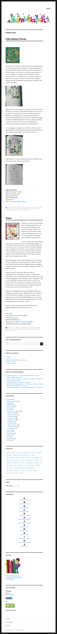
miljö (36, 208)
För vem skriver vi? (38, 387)
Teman (8, 436)
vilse (38, 329)
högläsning (29, 460)
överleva (29, 329)
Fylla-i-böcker (11, 418)
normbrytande (30, 465)
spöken (23, 470)
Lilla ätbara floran (16, 39)
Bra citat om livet (18, 377)
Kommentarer (10, 594)
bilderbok (39, 452)
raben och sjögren (29, 467)
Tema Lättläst (9, 473)
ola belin (25, 329)
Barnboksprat (9, 630)
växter (17, 210)
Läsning (9, 409)
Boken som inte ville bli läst (14, 380)
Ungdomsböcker (12, 426)
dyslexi (28, 457)
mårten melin (9, 465)
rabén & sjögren (10, 470)
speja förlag (13, 210)
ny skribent (37, 465)
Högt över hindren (12, 361)
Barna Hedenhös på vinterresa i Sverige (17, 385)
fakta (41, 457)
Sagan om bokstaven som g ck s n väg (16, 360)
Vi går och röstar (11, 363)
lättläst (36, 462)
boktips (33, 455)
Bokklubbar (10, 404)
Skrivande (9, 431)
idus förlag (36, 460)
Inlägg (8, 593)
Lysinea (9, 358)
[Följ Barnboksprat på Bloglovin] (24, 610)
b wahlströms (18, 457)
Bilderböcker (25, 327)
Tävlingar (9, 435)
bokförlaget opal (18, 455)
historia (18, 460)
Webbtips (9, 440)
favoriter (13, 460)
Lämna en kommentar (25, 210)
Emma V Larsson (38, 207)
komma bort (17, 329)
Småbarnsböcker (12, 425)
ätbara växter (31, 207)
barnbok (19, 452)
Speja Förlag (14, 317)
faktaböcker (8, 208)
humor (23, 460)
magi (40, 462)
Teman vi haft (10, 579)
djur (24, 457)
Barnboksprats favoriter (13, 575)
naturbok (8, 210)
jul (40, 460)
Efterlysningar (10, 406)
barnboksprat (25, 452)
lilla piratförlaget (29, 462)
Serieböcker (11, 423)
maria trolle (31, 208)
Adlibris (23, 201)
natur (39, 208)
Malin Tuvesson (11, 327)
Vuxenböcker (11, 428)
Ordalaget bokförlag (18, 467)
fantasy (8, 460)
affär (30, 327)
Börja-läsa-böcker (12, 414)
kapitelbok (8, 462)
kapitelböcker (16, 462)
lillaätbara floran (25, 208)
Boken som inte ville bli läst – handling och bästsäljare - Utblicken (24, 379)
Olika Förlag (9, 467)
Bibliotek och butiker (12, 401)
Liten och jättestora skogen (23, 382)
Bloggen (9, 402)
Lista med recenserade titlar (14, 577)
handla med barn (10, 329)
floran (19, 208)
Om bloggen (9, 622)
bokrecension (26, 455)
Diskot (8, 356)
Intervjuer (9, 408)
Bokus (16, 201)
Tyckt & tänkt (10, 438)
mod (21, 329)
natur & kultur (21, 465)
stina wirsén (29, 470)
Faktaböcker (24, 207)
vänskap (16, 473)
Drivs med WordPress (19, 630)
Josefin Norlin (10, 382)
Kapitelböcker (11, 419)
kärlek (22, 462)
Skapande (9, 430)
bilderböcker (9, 455)
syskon (35, 470)
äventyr (21, 473)
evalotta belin (35, 327)
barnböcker (33, 452)
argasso (13, 452)
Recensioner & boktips (13, 411)
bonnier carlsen (10, 457)
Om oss (8, 618)
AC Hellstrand (11, 207)
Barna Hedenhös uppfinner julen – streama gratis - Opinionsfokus (24, 384)
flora (17, 208)
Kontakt (8, 625)
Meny (48, 8)
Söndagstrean (10, 433)
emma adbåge (34, 457)
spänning (17, 470)
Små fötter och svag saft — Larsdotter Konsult (18, 387)
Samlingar (10, 421)
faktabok (13, 208)
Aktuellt (9, 399)
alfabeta (8, 452)
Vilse (8, 218)
